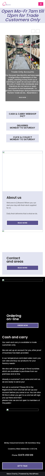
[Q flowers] (8, 4)
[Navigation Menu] (40, 4)
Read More (22, 97)
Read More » (32, 93)
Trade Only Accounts (22, 72)
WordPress (33, 474)
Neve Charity (12, 474)
